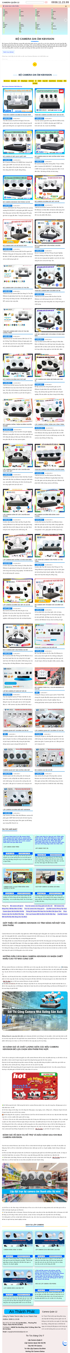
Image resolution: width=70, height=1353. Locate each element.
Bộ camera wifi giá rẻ (16, 906)
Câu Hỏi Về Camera (35, 1346)
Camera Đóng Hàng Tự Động (13, 1249)
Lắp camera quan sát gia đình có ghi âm (49, 730)
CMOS (39, 81)
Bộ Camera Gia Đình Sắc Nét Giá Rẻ (47, 201)
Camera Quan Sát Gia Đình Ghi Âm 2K (15, 730)
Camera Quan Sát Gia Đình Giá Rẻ (13, 911)
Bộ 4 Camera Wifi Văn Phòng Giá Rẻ (15, 650)
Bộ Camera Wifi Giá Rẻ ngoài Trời (15, 245)
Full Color (31, 81)
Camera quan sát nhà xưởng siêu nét (16, 770)
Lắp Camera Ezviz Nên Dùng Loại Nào (47, 1249)
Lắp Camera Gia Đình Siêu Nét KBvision (16, 809)
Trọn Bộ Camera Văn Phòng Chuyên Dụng (49, 469)
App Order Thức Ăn (41, 848)
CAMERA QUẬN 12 (10, 2)
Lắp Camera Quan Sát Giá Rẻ (35, 1343)
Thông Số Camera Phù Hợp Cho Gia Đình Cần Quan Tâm (43, 911)
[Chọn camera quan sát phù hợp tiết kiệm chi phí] (66, 20)
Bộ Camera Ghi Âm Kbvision (34, 38)
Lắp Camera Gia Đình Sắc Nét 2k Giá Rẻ (16, 604)
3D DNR (35, 83)
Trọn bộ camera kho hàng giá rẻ (34, 908)
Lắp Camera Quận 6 (35, 1340)
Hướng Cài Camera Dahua (35, 1351)
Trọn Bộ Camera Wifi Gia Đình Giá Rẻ (47, 290)
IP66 (65, 81)
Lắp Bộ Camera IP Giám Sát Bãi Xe (14, 691)
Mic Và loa (7, 81)
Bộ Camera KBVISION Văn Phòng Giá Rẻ (16, 202)
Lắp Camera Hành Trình (11, 847)
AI (35, 81)
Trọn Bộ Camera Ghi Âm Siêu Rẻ (46, 647)
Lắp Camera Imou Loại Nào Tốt (14, 1288)
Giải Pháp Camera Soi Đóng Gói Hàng (47, 886)
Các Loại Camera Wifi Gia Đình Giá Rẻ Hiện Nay (40, 914)
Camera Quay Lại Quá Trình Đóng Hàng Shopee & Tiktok (16, 887)
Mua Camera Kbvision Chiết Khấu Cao (12, 86)
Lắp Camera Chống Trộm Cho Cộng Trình (49, 424)
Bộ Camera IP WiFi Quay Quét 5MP (14, 156)
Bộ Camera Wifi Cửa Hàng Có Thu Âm (16, 287)
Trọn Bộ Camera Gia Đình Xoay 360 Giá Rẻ (49, 115)
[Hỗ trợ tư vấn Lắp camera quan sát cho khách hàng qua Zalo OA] (65, 1343)
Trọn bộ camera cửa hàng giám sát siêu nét (38, 906)
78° (19, 81)
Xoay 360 (45, 81)
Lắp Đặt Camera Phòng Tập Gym (56, 908)
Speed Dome (52, 81)
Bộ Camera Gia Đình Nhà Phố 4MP (14, 379)
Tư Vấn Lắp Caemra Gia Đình (35, 1348)
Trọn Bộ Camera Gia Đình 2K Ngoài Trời (17, 115)
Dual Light (13, 81)
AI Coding (59, 81)
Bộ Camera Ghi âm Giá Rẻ (43, 770)
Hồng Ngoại (24, 81)
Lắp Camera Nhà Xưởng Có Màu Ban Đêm (17, 559)
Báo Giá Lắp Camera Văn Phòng (45, 1283)
